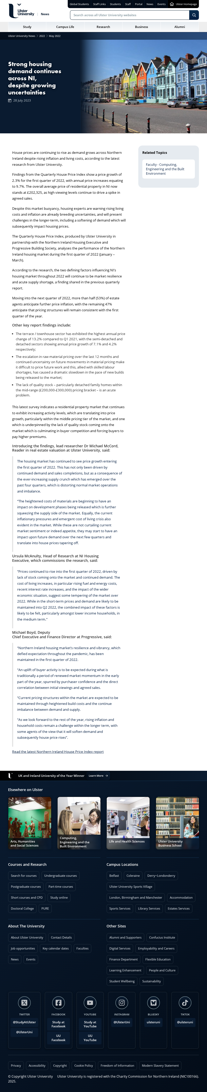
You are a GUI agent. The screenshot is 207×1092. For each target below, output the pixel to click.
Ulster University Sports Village (130, 886)
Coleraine (132, 874)
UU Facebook (58, 1038)
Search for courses (24, 876)
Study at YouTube (90, 1024)
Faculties (82, 948)
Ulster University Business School (170, 843)
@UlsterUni (22, 1031)
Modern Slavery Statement (160, 1065)
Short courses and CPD (25, 896)
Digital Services (118, 947)
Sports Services (118, 907)
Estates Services (177, 907)
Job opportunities (23, 948)
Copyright (60, 1065)
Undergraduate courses (59, 874)
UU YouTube (90, 1038)
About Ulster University (27, 937)
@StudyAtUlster (24, 1022)
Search (194, 15)
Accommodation (180, 896)
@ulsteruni (184, 1021)
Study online (58, 896)
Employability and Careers (154, 947)
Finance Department (122, 958)
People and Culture (160, 969)
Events (29, 958)
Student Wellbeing (121, 980)
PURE (45, 908)
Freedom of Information (117, 1065)
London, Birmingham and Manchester (135, 897)
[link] (29, 823)
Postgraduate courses (24, 885)
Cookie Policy (83, 1065)
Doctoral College (21, 907)
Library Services (147, 907)
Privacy (16, 1065)
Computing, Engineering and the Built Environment (75, 842)
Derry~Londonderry (160, 874)
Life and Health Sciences (127, 841)
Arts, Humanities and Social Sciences (24, 843)
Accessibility (37, 1065)
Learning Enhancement (124, 969)
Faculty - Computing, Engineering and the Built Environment (163, 168)
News (13, 958)
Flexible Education (157, 958)
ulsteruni (153, 1022)
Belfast (113, 874)
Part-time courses (59, 885)
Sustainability (150, 980)
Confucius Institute (160, 936)
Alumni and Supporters (124, 936)
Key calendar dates (56, 948)
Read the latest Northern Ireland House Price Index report (58, 751)
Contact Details (61, 937)
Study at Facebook (58, 1024)
